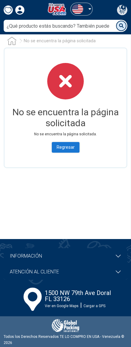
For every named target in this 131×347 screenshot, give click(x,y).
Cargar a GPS (94, 306)
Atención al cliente (34, 272)
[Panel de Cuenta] (81, 9)
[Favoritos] (8, 10)
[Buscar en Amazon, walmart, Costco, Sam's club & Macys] (121, 26)
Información (26, 256)
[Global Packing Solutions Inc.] (65, 326)
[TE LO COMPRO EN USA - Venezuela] (57, 9)
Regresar (66, 147)
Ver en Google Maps (62, 306)
